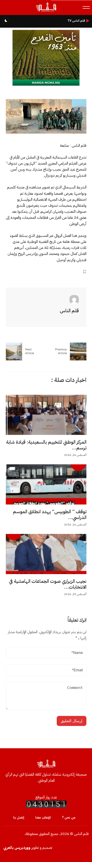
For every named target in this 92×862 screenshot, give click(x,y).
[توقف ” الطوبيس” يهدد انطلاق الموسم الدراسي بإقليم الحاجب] (46, 484)
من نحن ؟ (68, 817)
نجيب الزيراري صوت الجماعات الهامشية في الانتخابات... (47, 584)
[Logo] (46, 11)
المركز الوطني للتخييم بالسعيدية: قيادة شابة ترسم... (46, 444)
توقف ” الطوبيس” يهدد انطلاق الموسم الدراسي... (49, 514)
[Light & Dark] (5, 20)
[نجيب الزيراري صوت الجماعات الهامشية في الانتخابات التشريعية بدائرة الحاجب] (46, 554)
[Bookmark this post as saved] (84, 272)
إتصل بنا (18, 817)
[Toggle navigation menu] (86, 7)
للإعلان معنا (43, 817)
